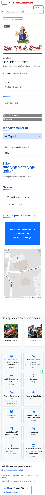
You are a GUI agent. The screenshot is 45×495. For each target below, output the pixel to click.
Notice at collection (11, 492)
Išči (41, 12)
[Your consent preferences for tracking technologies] (43, 371)
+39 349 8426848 (20, 73)
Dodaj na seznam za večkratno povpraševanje (22, 233)
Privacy (4, 478)
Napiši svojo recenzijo (19, 197)
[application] (22, 273)
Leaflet (26, 297)
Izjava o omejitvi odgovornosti (12, 475)
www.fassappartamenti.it (13, 470)
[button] (22, 271)
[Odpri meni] (4, 3)
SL (39, 7)
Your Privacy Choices (18, 488)
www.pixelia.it (29, 481)
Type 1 (12, 136)
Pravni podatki (32, 475)
